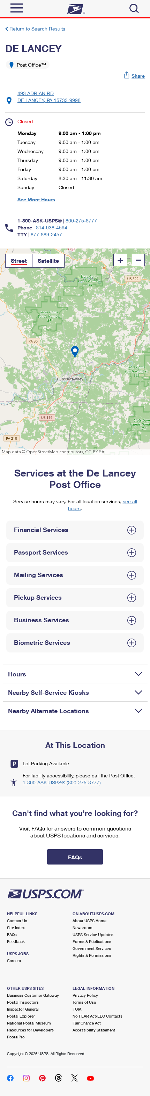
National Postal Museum (29, 1023)
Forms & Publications (92, 941)
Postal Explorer (21, 1016)
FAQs (12, 934)
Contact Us (17, 920)
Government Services (92, 948)
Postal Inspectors (23, 1002)
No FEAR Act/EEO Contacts (97, 1016)
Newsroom (82, 927)
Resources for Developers (30, 1030)
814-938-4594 (51, 227)
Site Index (16, 927)
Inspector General (23, 1009)
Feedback (16, 941)
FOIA (77, 1009)
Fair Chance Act (87, 1023)
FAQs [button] (75, 857)
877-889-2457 (46, 234)
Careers (14, 960)
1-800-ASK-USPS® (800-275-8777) (62, 782)
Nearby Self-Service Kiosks (48, 692)
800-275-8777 (81, 221)
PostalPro (16, 1037)
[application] (75, 351)
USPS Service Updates (93, 934)
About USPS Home (89, 920)
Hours (17, 674)
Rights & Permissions (92, 955)
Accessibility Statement (94, 1030)
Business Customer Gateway (33, 995)
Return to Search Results (37, 29)
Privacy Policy (85, 995)
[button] (135, 76)
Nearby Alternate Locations (48, 711)
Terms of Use (84, 1002)
